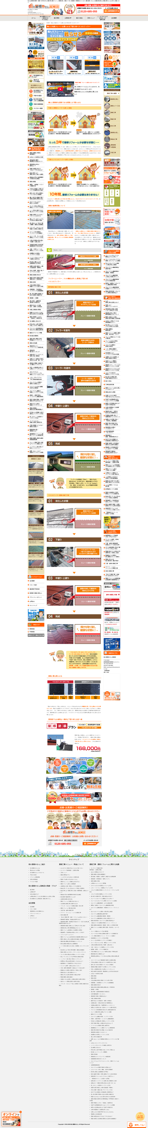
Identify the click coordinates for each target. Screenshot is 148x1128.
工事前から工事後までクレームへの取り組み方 (112, 473)
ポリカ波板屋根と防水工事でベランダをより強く (112, 548)
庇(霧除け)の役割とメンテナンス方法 (35, 254)
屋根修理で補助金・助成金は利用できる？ (111, 452)
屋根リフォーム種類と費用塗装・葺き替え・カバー (112, 333)
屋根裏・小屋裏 (34, 298)
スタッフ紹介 (33, 585)
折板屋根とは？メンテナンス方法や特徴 (112, 353)
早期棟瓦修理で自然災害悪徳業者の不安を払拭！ (36, 245)
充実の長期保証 (34, 879)
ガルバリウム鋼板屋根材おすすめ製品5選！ (112, 280)
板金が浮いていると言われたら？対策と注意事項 (112, 497)
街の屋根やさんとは (35, 868)
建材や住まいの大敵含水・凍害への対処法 (36, 306)
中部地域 (32, 631)
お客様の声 (68, 18)
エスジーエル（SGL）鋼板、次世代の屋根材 (102, 1069)
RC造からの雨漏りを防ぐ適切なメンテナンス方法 (37, 413)
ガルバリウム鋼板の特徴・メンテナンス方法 (102, 1016)
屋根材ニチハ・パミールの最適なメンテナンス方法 (112, 365)
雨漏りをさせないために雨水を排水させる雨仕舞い (103, 1096)
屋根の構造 (33, 181)
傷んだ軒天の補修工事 (96, 1036)
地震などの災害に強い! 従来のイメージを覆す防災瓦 (103, 1007)
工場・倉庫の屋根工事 (111, 563)
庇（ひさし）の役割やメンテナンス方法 (36, 417)
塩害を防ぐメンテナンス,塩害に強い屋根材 (37, 355)
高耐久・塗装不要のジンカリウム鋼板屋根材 (36, 396)
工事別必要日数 (109, 384)
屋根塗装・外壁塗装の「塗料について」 (100, 878)
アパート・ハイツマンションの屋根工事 (111, 567)
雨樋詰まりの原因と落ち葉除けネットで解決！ (112, 556)
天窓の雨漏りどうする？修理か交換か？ (36, 426)
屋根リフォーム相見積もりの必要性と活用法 (71, 930)
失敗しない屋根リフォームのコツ (111, 305)
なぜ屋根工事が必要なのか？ (112, 301)
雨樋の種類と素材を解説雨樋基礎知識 (36, 439)
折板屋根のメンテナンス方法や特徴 (99, 938)
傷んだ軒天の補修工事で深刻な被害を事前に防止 (36, 198)
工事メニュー (91, 18)
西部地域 (32, 629)
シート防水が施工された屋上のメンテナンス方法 (36, 211)
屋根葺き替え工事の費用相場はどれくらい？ (112, 313)
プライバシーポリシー (36, 597)
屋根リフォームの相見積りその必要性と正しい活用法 (112, 465)
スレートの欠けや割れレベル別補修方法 (111, 341)
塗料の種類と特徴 (111, 594)
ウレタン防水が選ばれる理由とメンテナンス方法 (36, 206)
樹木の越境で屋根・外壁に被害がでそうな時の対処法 (112, 505)
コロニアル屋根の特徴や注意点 (110, 345)
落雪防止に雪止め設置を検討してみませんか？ (72, 961)
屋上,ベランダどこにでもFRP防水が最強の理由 (37, 219)
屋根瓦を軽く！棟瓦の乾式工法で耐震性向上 (111, 412)
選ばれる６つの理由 (35, 870)
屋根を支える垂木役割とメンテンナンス (36, 404)
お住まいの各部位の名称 (36, 157)
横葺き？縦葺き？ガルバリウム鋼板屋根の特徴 (112, 284)
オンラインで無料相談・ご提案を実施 (70, 870)
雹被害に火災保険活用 (96, 1114)
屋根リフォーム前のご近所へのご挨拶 (111, 469)
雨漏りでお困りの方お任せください (69, 879)
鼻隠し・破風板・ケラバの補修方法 (36, 185)
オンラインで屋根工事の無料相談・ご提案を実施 (112, 461)
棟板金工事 (114, 139)
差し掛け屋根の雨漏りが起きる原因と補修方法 (36, 294)
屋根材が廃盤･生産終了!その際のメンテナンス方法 (103, 966)
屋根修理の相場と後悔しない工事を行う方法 (111, 309)
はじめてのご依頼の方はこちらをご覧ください (72, 868)
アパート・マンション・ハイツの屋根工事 (71, 912)
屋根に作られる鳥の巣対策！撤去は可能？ (71, 974)
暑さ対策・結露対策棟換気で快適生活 (100, 991)
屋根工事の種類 (112, 93)
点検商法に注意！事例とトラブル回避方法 (71, 886)
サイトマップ (33, 605)
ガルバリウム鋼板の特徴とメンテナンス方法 (36, 391)
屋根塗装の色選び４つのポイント (110, 428)
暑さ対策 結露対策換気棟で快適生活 (35, 301)
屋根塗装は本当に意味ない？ (35, 165)
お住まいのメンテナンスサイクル (99, 1043)
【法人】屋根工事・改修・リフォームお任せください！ (74, 917)
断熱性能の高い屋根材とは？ (34, 430)
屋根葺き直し (114, 132)
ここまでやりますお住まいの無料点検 (102, 18)
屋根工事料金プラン (65, 874)
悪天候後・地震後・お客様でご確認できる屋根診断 (103, 876)
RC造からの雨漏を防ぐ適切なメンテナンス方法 (102, 1021)
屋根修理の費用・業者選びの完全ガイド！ (36, 160)
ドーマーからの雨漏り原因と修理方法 (36, 421)
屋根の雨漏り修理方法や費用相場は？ (36, 408)
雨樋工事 (113, 119)
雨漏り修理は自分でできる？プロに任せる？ (36, 169)
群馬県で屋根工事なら (36, 593)
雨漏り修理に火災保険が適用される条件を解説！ (112, 444)
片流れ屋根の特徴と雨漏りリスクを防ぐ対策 (36, 285)
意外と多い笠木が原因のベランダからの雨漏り (36, 194)
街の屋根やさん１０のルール (37, 872)
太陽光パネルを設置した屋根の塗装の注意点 (112, 357)
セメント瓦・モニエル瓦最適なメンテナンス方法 (36, 236)
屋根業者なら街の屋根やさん (37, 911)
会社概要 (114, 18)
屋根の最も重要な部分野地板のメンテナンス (36, 339)
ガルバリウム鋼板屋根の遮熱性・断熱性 (112, 272)
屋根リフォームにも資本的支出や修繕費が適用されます (74, 937)
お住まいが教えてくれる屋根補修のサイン (112, 321)
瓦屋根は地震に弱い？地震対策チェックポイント (112, 416)
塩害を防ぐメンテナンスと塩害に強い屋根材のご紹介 (104, 1080)
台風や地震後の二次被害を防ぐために (112, 408)
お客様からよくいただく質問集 (98, 883)
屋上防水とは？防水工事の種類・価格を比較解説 (36, 224)
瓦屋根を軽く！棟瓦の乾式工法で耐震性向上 (102, 1003)
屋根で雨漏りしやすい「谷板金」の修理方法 (36, 317)
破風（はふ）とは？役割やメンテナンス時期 (36, 451)
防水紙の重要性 (34, 335)
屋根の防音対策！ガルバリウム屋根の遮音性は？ (112, 292)
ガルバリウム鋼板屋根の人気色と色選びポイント (103, 918)
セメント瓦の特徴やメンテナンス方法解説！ (36, 232)
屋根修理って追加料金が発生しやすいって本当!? (112, 501)
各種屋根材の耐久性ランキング (98, 1058)
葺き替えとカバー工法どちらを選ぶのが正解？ (112, 325)
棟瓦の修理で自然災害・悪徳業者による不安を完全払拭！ (105, 971)
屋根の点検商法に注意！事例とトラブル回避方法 (112, 493)
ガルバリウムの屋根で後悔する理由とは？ (36, 383)
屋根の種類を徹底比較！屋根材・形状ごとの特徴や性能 (104, 925)
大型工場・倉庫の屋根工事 (67, 910)
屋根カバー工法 (115, 106)
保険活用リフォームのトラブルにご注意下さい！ (103, 1076)
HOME (48, 22)
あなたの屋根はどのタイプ (97, 872)
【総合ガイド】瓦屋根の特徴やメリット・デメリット (104, 922)
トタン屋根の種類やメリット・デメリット (111, 349)
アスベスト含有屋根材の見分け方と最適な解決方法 (103, 1009)
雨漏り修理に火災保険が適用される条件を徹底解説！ (104, 1118)
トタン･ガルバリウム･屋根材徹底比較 (36, 378)
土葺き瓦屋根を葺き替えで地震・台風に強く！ (36, 241)
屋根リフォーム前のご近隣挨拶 (68, 883)
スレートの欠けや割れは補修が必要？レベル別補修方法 (104, 933)
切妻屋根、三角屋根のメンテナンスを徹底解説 (36, 290)
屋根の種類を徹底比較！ (109, 329)
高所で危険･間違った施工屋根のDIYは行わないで (37, 400)
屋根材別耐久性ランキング (35, 351)
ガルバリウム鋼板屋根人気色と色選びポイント (112, 276)
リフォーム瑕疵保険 (35, 877)
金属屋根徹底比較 (95, 1065)
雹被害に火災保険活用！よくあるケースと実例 (112, 448)
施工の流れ (79, 18)
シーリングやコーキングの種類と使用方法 (36, 258)
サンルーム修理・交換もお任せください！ (112, 540)
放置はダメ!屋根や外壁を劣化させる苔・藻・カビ (37, 359)
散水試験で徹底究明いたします (68, 896)
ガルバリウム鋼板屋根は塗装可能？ (112, 268)
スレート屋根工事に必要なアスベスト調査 (101, 1012)
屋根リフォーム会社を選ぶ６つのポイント (112, 388)
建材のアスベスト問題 (36, 332)
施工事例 (56, 18)
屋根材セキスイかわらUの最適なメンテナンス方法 (112, 369)
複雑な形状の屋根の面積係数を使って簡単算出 (36, 278)
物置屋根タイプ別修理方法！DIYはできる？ (111, 536)
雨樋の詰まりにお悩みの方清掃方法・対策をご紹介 (112, 552)
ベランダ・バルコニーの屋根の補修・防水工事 (72, 905)
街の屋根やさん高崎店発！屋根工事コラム (40, 898)
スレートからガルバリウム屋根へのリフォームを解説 (112, 260)
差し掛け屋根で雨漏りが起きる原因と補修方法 (102, 1094)
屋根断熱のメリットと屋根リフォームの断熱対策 (36, 434)
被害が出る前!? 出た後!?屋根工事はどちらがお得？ (112, 481)
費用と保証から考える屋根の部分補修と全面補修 (72, 939)
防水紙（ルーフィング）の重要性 (99, 1052)
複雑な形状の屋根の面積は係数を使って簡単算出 (103, 987)
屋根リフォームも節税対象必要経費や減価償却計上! (112, 579)
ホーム (34, 18)
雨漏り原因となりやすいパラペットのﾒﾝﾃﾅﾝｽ (36, 215)
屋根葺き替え (114, 99)
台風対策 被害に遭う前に (67, 899)
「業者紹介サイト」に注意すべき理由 (111, 513)
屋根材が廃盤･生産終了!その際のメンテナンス (36, 364)
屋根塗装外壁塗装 (113, 146)
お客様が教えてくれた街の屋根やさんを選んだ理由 (42, 896)
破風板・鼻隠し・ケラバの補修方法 (99, 949)
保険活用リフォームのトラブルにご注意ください (112, 509)
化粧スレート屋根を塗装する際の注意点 (111, 361)
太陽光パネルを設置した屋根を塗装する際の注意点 (73, 979)
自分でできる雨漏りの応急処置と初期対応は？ (112, 440)
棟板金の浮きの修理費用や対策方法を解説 (36, 178)
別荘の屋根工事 (109, 571)
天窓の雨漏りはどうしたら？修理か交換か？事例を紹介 (104, 951)
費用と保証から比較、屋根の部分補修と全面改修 (112, 317)
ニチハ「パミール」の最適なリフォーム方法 (102, 887)
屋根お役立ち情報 (110, 392)
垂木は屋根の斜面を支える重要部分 (69, 943)
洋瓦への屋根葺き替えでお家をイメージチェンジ (36, 368)
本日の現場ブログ (34, 894)
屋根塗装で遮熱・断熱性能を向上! (111, 436)
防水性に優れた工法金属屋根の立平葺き (35, 262)
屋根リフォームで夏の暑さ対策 (68, 908)
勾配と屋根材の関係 (35, 309)
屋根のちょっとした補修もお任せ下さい (70, 881)
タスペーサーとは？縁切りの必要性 (35, 202)
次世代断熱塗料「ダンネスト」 (109, 432)
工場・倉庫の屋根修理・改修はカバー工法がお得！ (112, 544)
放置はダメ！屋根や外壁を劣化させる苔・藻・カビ (103, 1083)
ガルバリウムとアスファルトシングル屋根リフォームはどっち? (37, 373)
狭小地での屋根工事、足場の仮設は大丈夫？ (102, 896)
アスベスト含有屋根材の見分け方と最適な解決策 (36, 329)
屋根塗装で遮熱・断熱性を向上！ (99, 996)
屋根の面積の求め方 (35, 274)
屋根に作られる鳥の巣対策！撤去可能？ (112, 560)
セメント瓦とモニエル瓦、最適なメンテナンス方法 (103, 942)
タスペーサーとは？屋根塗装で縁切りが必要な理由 (103, 960)
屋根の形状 (33, 282)
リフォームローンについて (67, 934)
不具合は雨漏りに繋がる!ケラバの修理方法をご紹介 (103, 962)
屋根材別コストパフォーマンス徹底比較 (36, 346)
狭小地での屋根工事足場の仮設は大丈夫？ (111, 377)
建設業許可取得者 (35, 589)
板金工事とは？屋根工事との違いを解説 (36, 173)
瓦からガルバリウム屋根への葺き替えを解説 (112, 264)
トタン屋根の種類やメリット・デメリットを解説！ (103, 935)
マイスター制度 (34, 881)
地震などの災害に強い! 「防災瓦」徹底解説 (111, 420)
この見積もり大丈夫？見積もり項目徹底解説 (111, 477)
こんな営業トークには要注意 (111, 485)
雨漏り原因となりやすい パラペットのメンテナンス (73, 952)
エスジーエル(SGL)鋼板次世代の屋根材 (36, 387)
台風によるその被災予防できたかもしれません (112, 396)
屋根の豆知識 (33, 343)
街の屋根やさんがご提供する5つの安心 (45, 18)
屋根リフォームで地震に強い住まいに (70, 901)
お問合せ (32, 601)
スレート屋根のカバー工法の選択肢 (112, 337)
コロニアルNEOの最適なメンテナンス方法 (112, 373)
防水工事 (113, 126)
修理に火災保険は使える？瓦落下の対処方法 (112, 404)
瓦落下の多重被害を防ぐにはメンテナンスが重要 (112, 400)
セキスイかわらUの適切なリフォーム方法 (101, 885)
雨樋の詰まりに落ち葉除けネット (69, 972)
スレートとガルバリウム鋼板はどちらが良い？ (112, 256)
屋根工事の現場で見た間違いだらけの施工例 (111, 424)
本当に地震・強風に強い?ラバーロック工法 (37, 271)
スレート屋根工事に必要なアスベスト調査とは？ (36, 443)
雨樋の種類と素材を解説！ (67, 977)
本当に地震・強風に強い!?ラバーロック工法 (101, 1089)
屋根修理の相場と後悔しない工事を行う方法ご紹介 (73, 925)
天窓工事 (113, 152)
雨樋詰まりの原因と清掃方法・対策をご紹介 (71, 970)
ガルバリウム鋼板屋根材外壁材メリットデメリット (112, 288)
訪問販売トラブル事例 (111, 489)
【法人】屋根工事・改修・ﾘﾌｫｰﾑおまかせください (112, 575)
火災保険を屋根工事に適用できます (69, 903)
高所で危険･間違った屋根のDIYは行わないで (102, 1023)
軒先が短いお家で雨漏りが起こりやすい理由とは (36, 325)
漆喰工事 (113, 112)
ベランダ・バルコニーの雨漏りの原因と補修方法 (36, 228)
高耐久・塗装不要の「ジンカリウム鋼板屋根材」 (103, 1018)
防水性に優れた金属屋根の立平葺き (99, 1071)
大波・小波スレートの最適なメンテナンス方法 (36, 249)
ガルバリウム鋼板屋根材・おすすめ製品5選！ (102, 903)
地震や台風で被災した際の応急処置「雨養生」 (36, 267)
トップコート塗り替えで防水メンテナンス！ (36, 447)
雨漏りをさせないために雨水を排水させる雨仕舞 (36, 313)
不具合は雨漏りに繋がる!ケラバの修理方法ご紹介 (37, 189)
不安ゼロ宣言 (33, 874)
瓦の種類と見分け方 (35, 321)
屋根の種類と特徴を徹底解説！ (35, 153)
